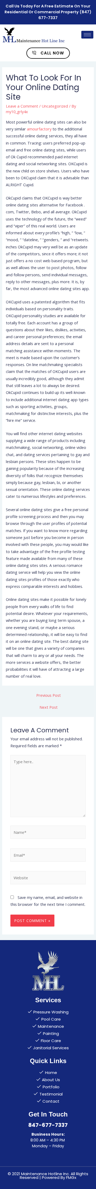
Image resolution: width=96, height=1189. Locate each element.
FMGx (71, 1177)
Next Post (48, 707)
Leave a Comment (22, 106)
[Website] (48, 878)
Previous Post (48, 695)
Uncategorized (55, 106)
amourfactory (39, 128)
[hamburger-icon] (87, 35)
